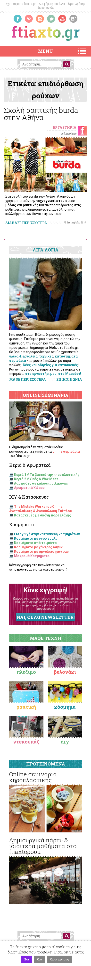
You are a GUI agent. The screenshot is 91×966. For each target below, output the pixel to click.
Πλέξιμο (26, 672)
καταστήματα (66, 356)
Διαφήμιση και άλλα (52, 3)
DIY (65, 741)
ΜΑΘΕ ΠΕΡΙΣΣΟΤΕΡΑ (27, 379)
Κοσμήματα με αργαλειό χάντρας (41, 551)
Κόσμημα (65, 707)
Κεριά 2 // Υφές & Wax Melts (36, 479)
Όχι (39, 959)
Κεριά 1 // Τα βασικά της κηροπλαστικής (46, 475)
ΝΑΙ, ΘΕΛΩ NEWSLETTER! (45, 617)
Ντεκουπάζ (26, 741)
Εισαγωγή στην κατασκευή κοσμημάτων (47, 534)
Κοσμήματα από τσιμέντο (35, 543)
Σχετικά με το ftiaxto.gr (21, 3)
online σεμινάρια (66, 451)
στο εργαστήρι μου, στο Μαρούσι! (53, 374)
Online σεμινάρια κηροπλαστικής (33, 777)
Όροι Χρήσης (76, 3)
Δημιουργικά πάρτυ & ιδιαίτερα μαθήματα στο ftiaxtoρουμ (42, 846)
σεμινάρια (17, 361)
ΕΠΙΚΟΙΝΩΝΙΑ (69, 379)
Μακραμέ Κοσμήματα (32, 556)
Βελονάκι (65, 672)
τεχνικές (46, 356)
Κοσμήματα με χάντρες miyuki (39, 547)
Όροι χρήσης (59, 959)
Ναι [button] (26, 959)
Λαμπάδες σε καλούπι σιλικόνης (41, 483)
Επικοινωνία (46, 7)
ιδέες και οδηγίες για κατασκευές (50, 365)
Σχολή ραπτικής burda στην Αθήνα (41, 113)
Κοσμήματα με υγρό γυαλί (35, 538)
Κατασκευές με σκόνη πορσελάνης (42, 515)
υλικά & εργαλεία (23, 356)
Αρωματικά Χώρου (29, 488)
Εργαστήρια (64, 127)
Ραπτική (26, 707)
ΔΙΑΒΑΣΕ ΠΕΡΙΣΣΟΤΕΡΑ (26, 223)
